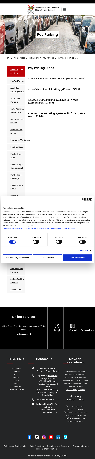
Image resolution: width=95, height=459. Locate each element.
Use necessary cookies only (17, 258)
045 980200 (52, 375)
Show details (82, 250)
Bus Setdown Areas (16, 131)
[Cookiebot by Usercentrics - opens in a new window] (82, 199)
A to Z (16, 374)
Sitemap (16, 377)
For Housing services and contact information (75, 408)
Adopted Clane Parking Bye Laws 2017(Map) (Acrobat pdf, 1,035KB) (53, 101)
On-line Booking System (75, 389)
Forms (16, 380)
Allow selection (47, 258)
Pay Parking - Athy (16, 156)
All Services (19, 57)
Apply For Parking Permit (17, 90)
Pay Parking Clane (67, 57)
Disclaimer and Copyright (58, 446)
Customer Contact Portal (48, 371)
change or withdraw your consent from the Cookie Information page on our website (39, 228)
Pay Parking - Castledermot (16, 166)
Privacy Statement (81, 446)
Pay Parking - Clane (16, 187)
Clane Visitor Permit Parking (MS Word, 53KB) (54, 89)
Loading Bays (16, 147)
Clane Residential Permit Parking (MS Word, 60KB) (57, 78)
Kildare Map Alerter (16, 389)
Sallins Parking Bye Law (17, 281)
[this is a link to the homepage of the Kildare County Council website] (10, 57)
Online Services (23, 334)
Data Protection (37, 446)
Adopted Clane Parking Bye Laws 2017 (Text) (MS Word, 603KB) (56, 115)
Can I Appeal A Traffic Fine (17, 111)
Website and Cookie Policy (15, 446)
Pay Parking (48, 57)
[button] (29, 437)
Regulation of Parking (16, 270)
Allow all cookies (78, 258)
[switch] (36, 242)
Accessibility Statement (16, 370)
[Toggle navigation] (64, 9)
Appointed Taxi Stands (17, 121)
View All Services (14, 71)
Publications (16, 386)
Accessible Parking (15, 100)
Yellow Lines (16, 289)
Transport (34, 57)
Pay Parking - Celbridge (16, 177)
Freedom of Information (46, 449)
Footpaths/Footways (17, 140)
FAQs (16, 383)
